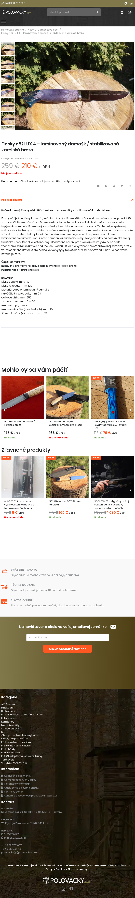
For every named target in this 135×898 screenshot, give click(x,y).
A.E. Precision (8, 704)
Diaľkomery (8, 711)
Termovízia (7, 759)
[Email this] (98, 186)
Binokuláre (7, 707)
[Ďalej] (130, 410)
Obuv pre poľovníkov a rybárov (20, 735)
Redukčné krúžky (11, 752)
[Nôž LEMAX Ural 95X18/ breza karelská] (29, 477)
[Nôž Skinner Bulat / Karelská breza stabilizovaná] (113, 397)
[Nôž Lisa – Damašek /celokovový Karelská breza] (22, 397)
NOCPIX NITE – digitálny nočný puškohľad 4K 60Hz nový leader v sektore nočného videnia (73, 506)
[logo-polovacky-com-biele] (16, 12)
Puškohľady (8, 749)
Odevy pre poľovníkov (14, 738)
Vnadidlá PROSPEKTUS (14, 763)
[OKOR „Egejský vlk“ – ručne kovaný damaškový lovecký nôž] (67, 397)
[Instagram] (131, 3)
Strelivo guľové (10, 728)
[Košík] (130, 12)
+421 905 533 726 (11, 849)
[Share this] (106, 186)
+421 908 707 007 (11, 845)
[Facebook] (125, 3)
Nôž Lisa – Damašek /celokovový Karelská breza (20, 423)
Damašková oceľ (48, 29)
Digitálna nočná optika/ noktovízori (22, 714)
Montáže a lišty (10, 725)
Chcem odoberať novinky (67, 649)
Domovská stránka (12, 29)
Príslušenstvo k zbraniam (16, 742)
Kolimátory (7, 721)
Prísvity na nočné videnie (16, 745)
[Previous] (4, 410)
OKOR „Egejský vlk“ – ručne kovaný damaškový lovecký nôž (65, 425)
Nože (31, 29)
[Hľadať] (97, 12)
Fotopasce (7, 718)
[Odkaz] (122, 12)
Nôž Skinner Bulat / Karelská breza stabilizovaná (110, 423)
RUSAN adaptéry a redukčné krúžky (21, 756)
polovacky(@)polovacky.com (19, 852)
